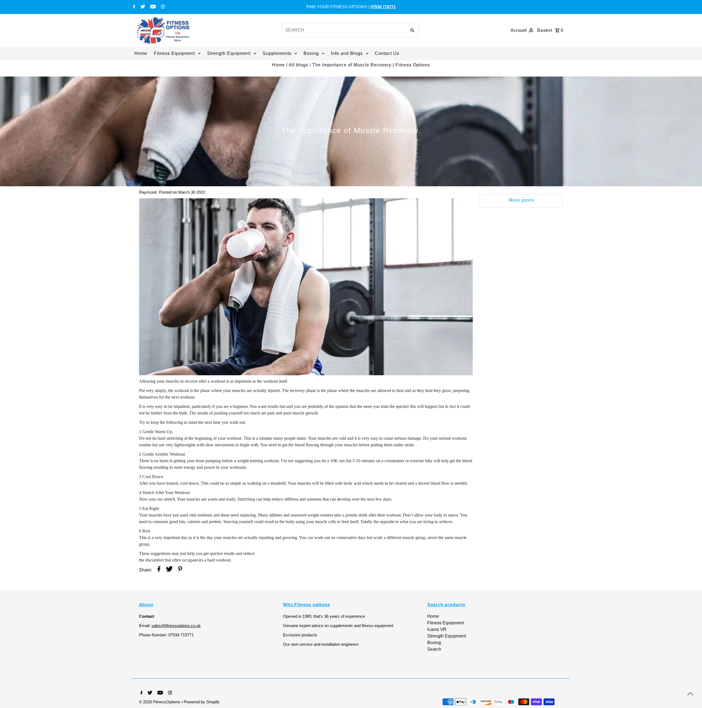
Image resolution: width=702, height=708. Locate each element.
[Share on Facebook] (158, 570)
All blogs (298, 65)
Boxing (311, 53)
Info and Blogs (347, 53)
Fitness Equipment (174, 53)
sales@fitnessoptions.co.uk (176, 625)
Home (140, 53)
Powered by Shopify (202, 701)
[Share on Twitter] (169, 570)
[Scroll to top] (690, 693)
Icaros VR (436, 629)
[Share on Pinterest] (180, 570)
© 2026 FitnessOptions (160, 701)
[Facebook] (133, 7)
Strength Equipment (229, 53)
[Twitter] (142, 7)
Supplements (277, 53)
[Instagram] (162, 7)
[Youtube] (152, 7)
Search (434, 649)
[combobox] (344, 30)
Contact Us (387, 53)
